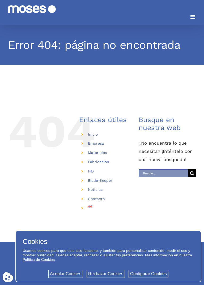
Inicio (93, 134)
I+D (91, 171)
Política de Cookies (39, 259)
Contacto (96, 199)
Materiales (97, 152)
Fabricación (98, 162)
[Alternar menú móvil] (193, 17)
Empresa (96, 143)
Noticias (95, 189)
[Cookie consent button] (8, 277)
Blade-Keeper (100, 180)
